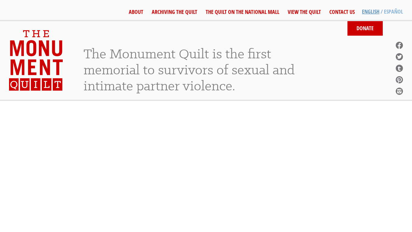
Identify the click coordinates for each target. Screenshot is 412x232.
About (136, 12)
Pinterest (399, 79)
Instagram (399, 91)
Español (393, 11)
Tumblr (399, 68)
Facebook (399, 45)
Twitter (399, 56)
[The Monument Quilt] (36, 60)
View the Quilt (304, 12)
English (370, 11)
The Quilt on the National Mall (242, 12)
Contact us (342, 12)
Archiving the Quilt (174, 12)
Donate (365, 28)
